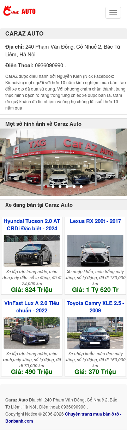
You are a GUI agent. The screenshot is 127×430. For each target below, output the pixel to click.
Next (119, 162)
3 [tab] (60, 187)
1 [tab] (45, 187)
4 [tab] (67, 187)
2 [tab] (52, 187)
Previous (8, 162)
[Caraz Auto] (52, 10)
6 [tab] (81, 187)
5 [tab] (74, 187)
